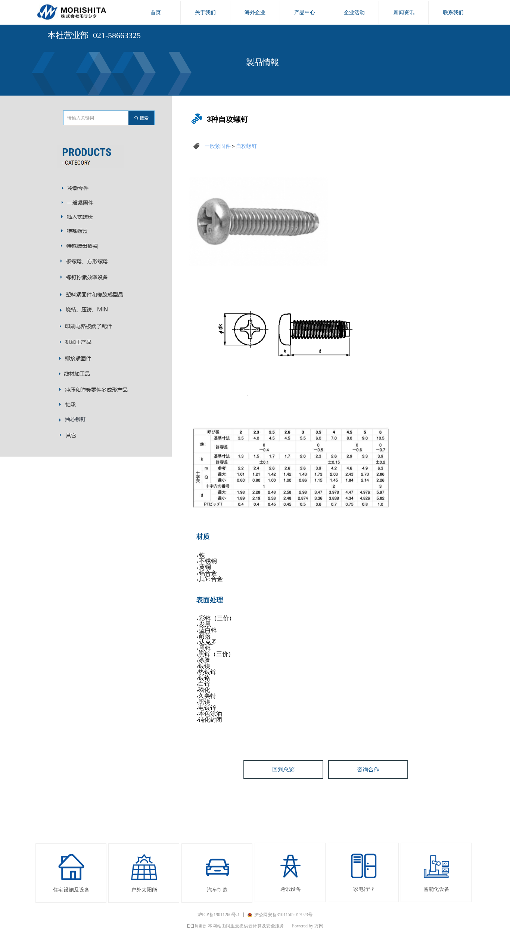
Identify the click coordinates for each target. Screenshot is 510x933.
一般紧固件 (218, 146)
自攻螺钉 (246, 146)
